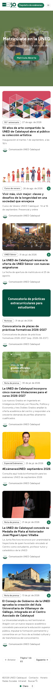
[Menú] (48, 5)
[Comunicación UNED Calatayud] (5, 149)
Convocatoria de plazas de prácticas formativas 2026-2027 (24, 327)
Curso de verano (12, 188)
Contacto (33, 677)
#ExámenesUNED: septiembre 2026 (26, 469)
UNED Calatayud (18, 677)
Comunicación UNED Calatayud (24, 149)
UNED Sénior (10, 254)
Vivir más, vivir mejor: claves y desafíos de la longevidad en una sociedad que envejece (24, 197)
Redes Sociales (9, 681)
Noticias (8, 321)
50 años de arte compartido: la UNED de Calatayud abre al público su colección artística (26, 131)
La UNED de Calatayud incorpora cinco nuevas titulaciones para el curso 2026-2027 (24, 392)
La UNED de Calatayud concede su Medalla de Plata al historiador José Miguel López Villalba (25, 531)
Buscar (31, 681)
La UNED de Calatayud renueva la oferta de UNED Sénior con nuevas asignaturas (25, 263)
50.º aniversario (11, 122)
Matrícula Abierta (26, 58)
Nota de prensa (11, 383)
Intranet (22, 681)
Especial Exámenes (13, 463)
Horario (44, 677)
